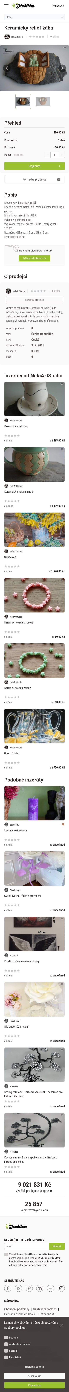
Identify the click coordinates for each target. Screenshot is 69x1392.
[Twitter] (18, 1288)
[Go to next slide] (62, 68)
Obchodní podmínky (16, 1309)
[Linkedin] (39, 1288)
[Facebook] (7, 1288)
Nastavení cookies (45, 1309)
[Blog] (50, 1288)
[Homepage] (23, 5)
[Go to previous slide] (7, 68)
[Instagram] (61, 1288)
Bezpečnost (46, 1314)
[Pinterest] (29, 1288)
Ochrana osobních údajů (19, 1314)
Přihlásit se (58, 5)
